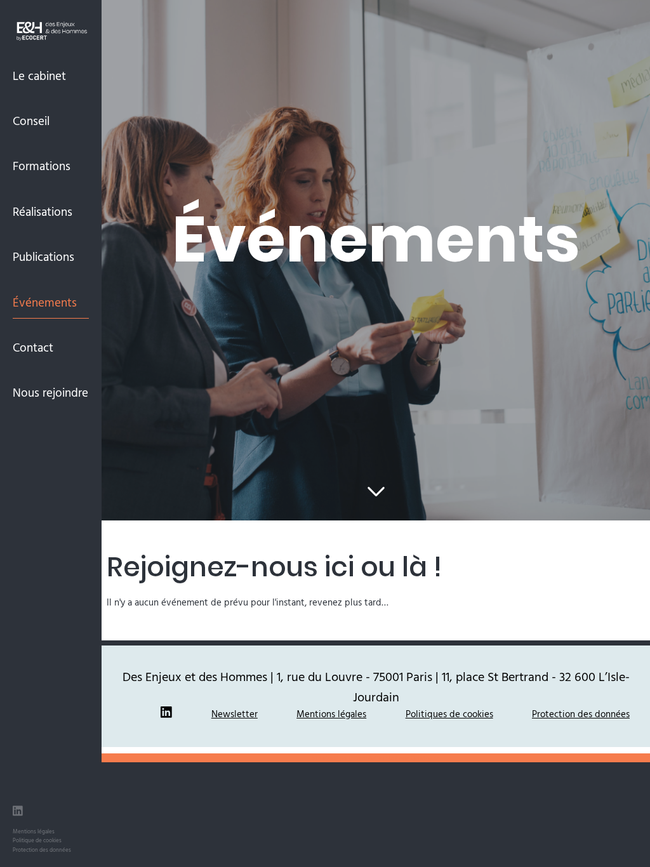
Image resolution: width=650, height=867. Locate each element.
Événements (45, 302)
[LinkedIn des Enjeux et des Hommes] (18, 812)
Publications (43, 256)
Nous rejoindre (50, 392)
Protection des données (42, 849)
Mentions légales (34, 831)
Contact (33, 347)
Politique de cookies (37, 840)
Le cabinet (39, 75)
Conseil (31, 120)
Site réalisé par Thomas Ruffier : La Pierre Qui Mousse (376, 757)
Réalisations (42, 211)
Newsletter (234, 713)
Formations (41, 166)
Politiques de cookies (449, 713)
